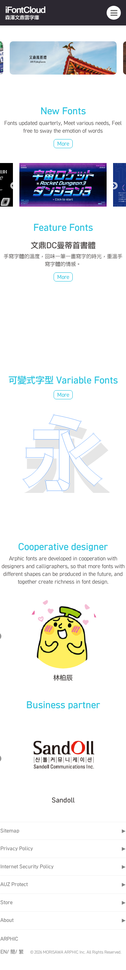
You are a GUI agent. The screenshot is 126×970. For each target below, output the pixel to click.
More (63, 143)
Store (63, 902)
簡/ (13, 951)
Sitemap (63, 830)
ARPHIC (9, 938)
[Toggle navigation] (114, 12)
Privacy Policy (63, 848)
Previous (13, 185)
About (63, 920)
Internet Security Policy (63, 866)
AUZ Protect (63, 884)
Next (113, 185)
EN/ (4, 951)
